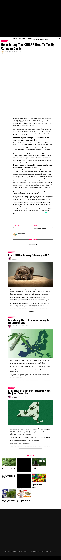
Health (19, 38)
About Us (10, 551)
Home (6, 551)
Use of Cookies (41, 551)
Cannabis (15, 38)
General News (29, 38)
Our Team (20, 551)
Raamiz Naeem (9, 52)
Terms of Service (34, 551)
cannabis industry (17, 199)
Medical (23, 38)
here (46, 212)
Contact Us (15, 551)
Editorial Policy (48, 551)
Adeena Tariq (15, 259)
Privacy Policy (26, 551)
